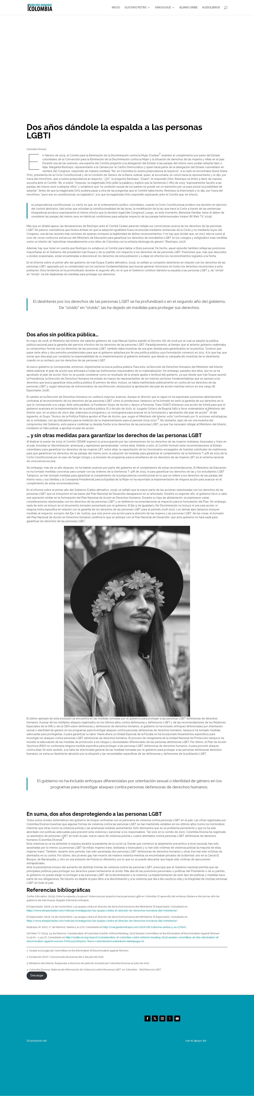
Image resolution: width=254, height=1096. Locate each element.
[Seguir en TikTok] (170, 1018)
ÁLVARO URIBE (188, 7)
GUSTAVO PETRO (136, 7)
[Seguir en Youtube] (177, 1018)
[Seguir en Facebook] (147, 1018)
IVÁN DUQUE (163, 7)
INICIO (116, 7)
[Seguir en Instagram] (162, 1018)
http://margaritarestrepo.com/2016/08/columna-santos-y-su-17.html (144, 927)
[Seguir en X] (155, 1018)
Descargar (36, 975)
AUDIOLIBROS (211, 7)
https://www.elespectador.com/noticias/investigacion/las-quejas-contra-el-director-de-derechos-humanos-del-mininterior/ (102, 910)
